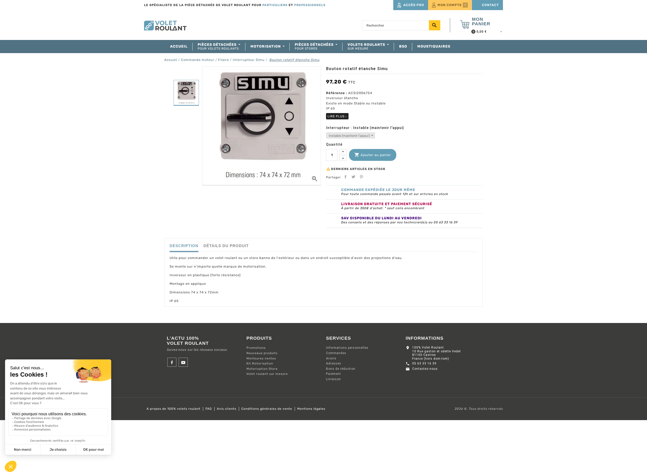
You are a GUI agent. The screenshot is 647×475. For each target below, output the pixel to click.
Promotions (256, 348)
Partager (345, 176)
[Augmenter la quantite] (342, 151)
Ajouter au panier (372, 154)
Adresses (333, 363)
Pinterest (361, 176)
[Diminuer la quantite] (342, 158)
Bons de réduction (340, 369)
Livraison (333, 379)
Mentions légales (311, 409)
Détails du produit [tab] (226, 246)
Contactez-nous (425, 369)
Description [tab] (184, 246)
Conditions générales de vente (266, 409)
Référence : (336, 93)
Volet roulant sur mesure (267, 374)
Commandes (336, 353)
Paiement (333, 374)
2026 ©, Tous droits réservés (479, 409)
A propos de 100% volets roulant (173, 409)
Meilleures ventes (261, 358)
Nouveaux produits (262, 353)
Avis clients (226, 409)
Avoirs (331, 358)
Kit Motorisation (259, 363)
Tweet (353, 176)
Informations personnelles (347, 348)
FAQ (208, 409)
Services (338, 338)
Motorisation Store (262, 369)
